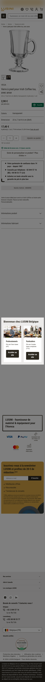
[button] (12, 344)
